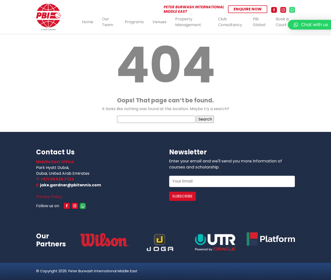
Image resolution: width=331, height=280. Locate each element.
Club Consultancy (230, 22)
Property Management (188, 22)
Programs (134, 22)
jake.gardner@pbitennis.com (70, 185)
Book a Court (282, 22)
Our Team (107, 22)
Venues (159, 22)
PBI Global (259, 22)
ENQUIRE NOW (248, 9)
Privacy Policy (49, 196)
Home (87, 22)
